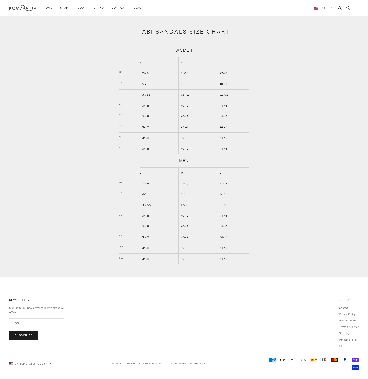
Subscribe (24, 335)
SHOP (64, 7)
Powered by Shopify (190, 363)
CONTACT (119, 7)
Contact (343, 308)
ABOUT (81, 7)
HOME (48, 7)
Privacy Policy (347, 314)
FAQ (341, 346)
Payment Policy (348, 340)
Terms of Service (349, 327)
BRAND (99, 7)
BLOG (137, 7)
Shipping (344, 333)
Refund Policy (347, 320)
